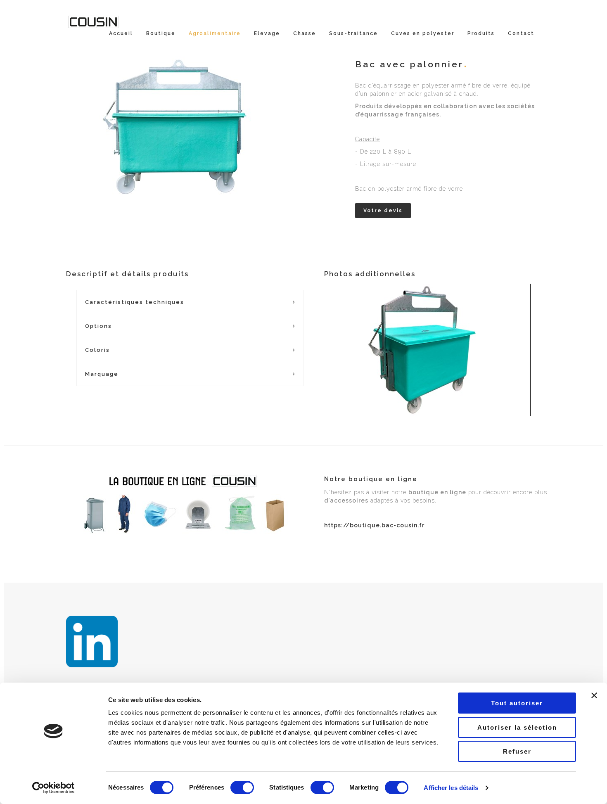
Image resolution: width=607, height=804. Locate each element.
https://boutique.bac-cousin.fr (374, 525)
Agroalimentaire (215, 33)
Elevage (267, 33)
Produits (481, 33)
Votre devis (383, 210)
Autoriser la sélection (517, 727)
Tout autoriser (517, 703)
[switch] (242, 787)
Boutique (160, 33)
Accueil (121, 33)
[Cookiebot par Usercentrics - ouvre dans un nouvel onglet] (53, 788)
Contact (521, 33)
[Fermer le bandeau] (594, 695)
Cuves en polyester (422, 33)
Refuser (517, 751)
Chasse (304, 33)
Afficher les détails (451, 787)
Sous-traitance (353, 33)
